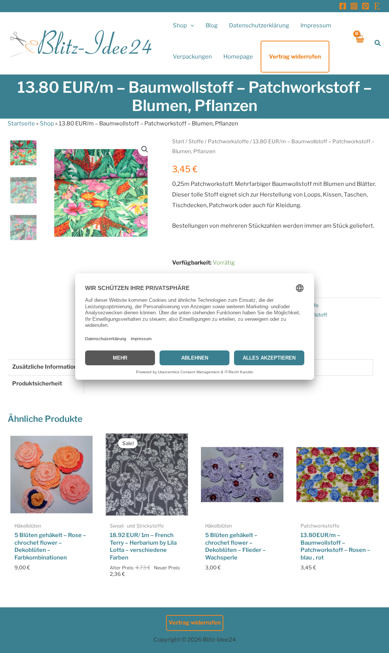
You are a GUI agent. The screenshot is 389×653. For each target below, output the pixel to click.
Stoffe (196, 141)
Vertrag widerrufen (195, 622)
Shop (47, 123)
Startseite (21, 123)
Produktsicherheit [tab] (37, 383)
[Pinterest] (365, 6)
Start (178, 141)
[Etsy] (377, 6)
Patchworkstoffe (228, 141)
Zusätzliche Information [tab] (44, 366)
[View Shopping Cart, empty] (360, 43)
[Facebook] (342, 6)
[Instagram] (354, 6)
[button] (190, 25)
